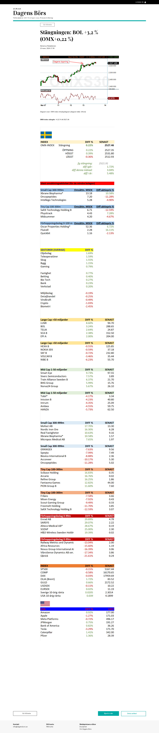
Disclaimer (83, 727)
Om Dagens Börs (86, 729)
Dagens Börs (29, 13)
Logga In (140, 2)
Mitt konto (49, 727)
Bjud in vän (108, 713)
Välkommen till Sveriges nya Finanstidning (33, 18)
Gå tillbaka (47, 25)
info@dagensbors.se (20, 727)
